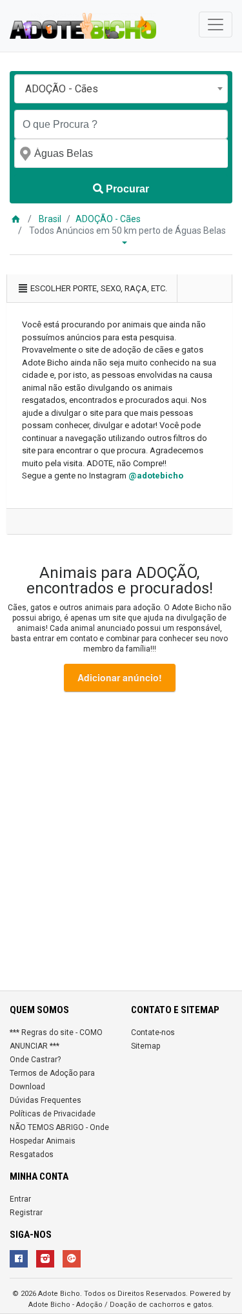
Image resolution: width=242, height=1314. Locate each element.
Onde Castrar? (35, 1059)
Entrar (20, 1199)
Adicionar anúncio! (119, 677)
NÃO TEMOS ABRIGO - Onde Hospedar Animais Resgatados (59, 1141)
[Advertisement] (121, 844)
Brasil (50, 219)
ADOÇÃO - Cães (108, 219)
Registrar (26, 1212)
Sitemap (145, 1046)
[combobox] (121, 88)
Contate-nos (153, 1032)
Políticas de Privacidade (53, 1113)
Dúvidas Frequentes (45, 1100)
